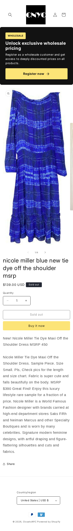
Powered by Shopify (48, 521)
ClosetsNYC (30, 521)
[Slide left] (28, 252)
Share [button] (11, 463)
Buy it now (36, 326)
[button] (10, 14)
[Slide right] (45, 252)
